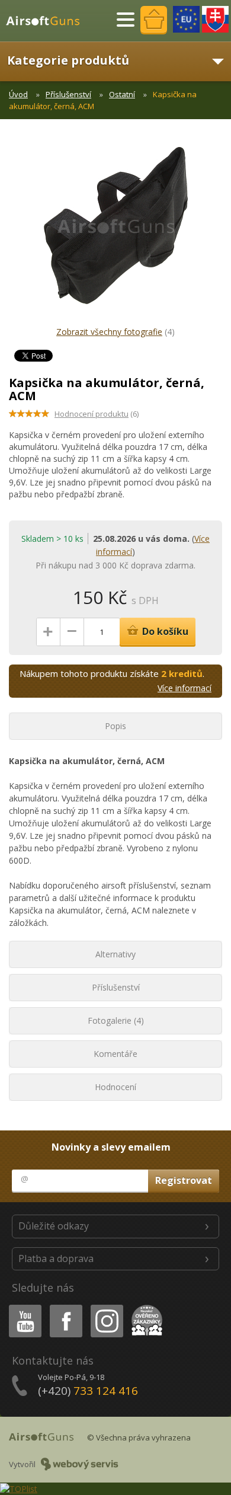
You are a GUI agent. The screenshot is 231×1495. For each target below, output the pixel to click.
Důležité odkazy (53, 1225)
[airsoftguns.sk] (215, 19)
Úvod (18, 94)
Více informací (184, 688)
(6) (96, 413)
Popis (115, 725)
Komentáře (115, 1053)
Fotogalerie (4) (116, 1020)
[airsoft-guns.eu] (186, 19)
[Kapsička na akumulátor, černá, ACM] (115, 231)
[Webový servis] (79, 1464)
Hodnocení (115, 1086)
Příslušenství (68, 94)
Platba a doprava (56, 1258)
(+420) (88, 1390)
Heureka (144, 1307)
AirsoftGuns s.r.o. (48, 20)
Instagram (106, 1307)
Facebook (65, 1307)
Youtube (22, 1307)
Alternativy (115, 954)
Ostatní (122, 94)
